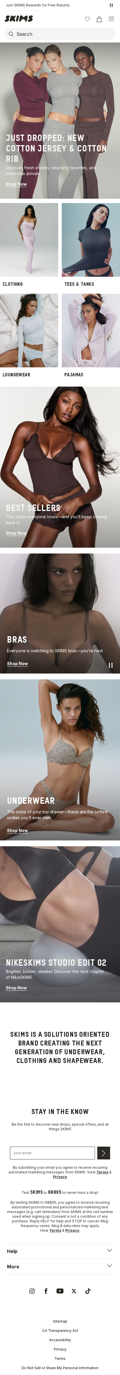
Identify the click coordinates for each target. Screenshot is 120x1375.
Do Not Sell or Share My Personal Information (60, 1368)
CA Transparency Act (60, 1330)
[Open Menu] (111, 19)
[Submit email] (103, 1153)
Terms (60, 1358)
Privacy (60, 1349)
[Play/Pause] (110, 665)
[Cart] (99, 18)
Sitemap (60, 1321)
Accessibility (60, 1340)
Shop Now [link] (16, 183)
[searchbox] (65, 34)
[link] (60, 121)
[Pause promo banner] (111, 5)
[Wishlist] (87, 18)
